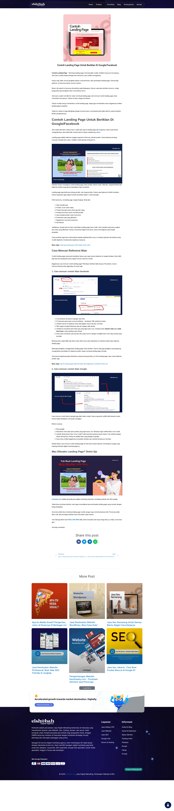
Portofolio (110, 4)
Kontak (139, 4)
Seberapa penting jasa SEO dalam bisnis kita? (75, 245)
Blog (119, 4)
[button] (78, 541)
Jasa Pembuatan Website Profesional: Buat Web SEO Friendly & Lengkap (45, 670)
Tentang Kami (129, 4)
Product (99, 4)
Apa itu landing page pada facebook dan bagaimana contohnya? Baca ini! (84, 364)
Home (91, 4)
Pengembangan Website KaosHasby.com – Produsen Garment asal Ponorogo (83, 679)
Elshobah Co (70, 774)
